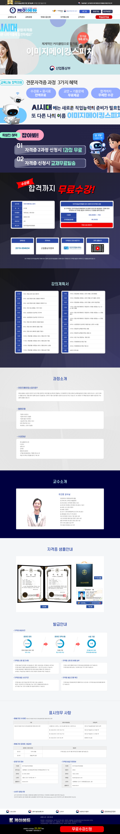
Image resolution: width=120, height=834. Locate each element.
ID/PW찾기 (107, 11)
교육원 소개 (43, 817)
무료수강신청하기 (87, 225)
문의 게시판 (50, 817)
